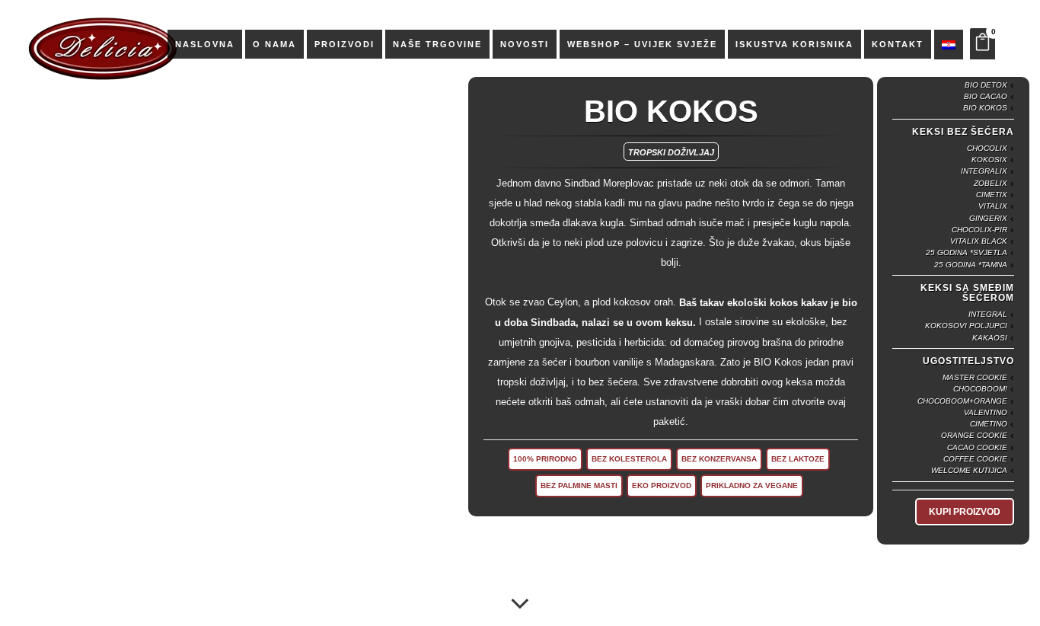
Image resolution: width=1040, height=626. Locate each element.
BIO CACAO (985, 96)
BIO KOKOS (985, 108)
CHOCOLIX (987, 148)
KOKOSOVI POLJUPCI (966, 326)
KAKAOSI (989, 338)
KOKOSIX (989, 159)
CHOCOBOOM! (980, 389)
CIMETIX (991, 194)
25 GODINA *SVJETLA (966, 253)
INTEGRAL (987, 314)
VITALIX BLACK (978, 241)
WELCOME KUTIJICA (969, 471)
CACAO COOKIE (977, 447)
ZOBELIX (990, 183)
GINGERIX (988, 218)
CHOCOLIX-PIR (979, 229)
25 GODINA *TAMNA (970, 264)
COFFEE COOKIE (975, 459)
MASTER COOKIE (975, 377)
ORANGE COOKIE (974, 436)
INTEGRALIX (984, 172)
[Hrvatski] (949, 44)
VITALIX (992, 207)
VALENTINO (985, 412)
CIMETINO (988, 424)
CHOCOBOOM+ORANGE (962, 401)
